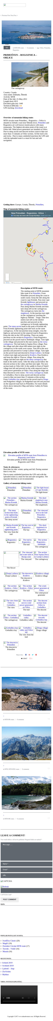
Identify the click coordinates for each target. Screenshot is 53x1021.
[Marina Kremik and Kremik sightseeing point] (11, 530)
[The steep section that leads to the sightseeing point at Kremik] (11, 517)
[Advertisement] (26, 172)
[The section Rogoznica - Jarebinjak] (41, 544)
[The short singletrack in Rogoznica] (41, 530)
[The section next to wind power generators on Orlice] (26, 607)
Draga (45, 379)
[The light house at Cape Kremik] (41, 490)
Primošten (47, 48)
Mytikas (5, 974)
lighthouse (31, 302)
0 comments (30, 48)
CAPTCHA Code (6, 895)
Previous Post (6, 15)
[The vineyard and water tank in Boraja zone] (26, 557)
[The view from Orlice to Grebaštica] (11, 605)
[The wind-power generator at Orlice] (41, 590)
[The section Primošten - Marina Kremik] (11, 502)
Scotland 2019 (8, 966)
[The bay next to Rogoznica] (26, 527)
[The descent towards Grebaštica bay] (41, 620)
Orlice (42, 48)
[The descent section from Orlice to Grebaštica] (41, 607)
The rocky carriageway (35, 373)
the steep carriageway (34, 359)
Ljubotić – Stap (8, 969)
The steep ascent (14, 326)
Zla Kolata (6, 972)
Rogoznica (16, 50)
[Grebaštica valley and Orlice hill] (26, 632)
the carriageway (27, 304)
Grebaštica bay (14, 379)
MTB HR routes (19, 48)
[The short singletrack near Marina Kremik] (41, 502)
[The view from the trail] (26, 510)
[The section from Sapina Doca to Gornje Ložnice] (41, 557)
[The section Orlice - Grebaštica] (11, 617)
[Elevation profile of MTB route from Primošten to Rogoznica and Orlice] (26, 457)
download (19, 108)
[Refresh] (5, 887)
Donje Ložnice (36, 353)
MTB (6, 769)
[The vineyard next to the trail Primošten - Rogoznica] (41, 517)
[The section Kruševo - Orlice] (11, 588)
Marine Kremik (41, 304)
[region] (26, 919)
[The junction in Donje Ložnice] (11, 573)
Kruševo (33, 355)
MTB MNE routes (14, 769)
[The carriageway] (29, 86)
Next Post (13, 15)
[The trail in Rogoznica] (26, 542)
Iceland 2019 (7, 963)
